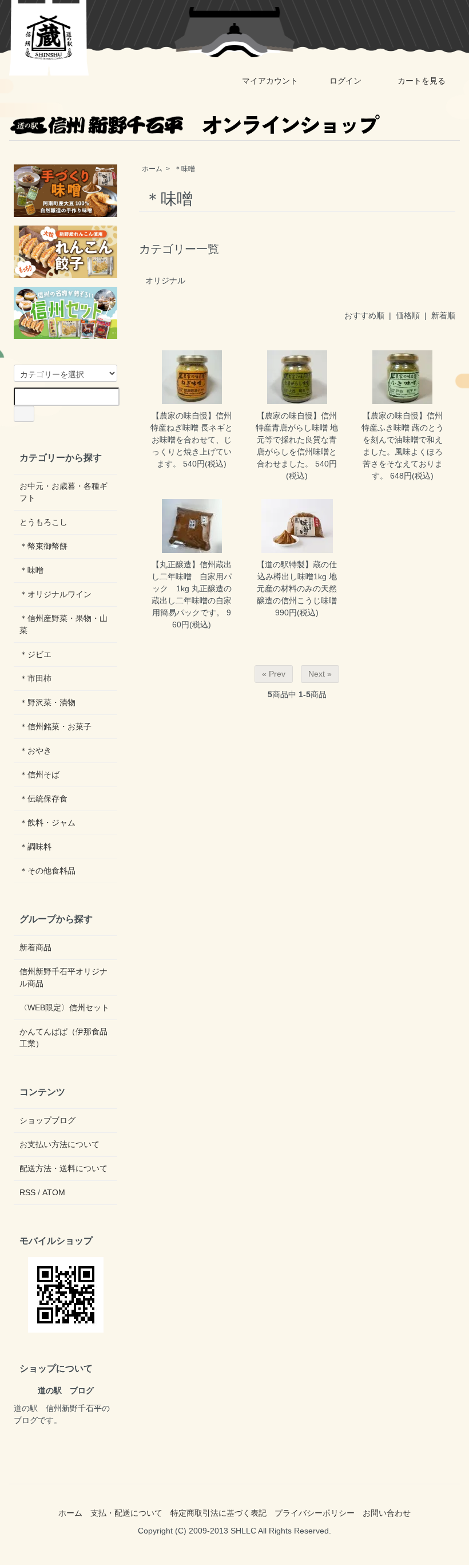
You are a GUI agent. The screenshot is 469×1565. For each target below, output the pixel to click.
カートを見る (422, 80)
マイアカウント (270, 80)
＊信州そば (39, 774)
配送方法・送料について (63, 1168)
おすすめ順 (364, 315)
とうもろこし (43, 522)
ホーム (152, 169)
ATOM (53, 1192)
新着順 (443, 315)
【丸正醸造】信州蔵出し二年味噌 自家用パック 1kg (192, 576)
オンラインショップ (289, 124)
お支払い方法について (59, 1144)
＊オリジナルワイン (55, 594)
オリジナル (165, 280)
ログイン (345, 80)
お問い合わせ (387, 1512)
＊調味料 (35, 846)
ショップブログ (47, 1120)
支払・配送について (126, 1512)
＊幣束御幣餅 (43, 546)
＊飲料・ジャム (47, 822)
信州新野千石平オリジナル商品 (63, 977)
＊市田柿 (35, 678)
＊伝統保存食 (43, 798)
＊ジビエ (35, 654)
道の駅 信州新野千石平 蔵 (49, 38)
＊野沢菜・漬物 (47, 702)
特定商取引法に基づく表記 (218, 1512)
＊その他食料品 (47, 870)
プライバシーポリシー (315, 1512)
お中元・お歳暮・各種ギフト (63, 492)
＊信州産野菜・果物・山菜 (63, 624)
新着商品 (35, 947)
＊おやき (35, 750)
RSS (27, 1192)
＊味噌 (184, 169)
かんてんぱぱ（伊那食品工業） (63, 1037)
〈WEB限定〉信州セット (64, 1007)
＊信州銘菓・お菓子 (55, 726)
